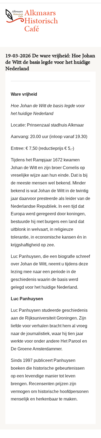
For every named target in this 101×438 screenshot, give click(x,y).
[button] (42, 37)
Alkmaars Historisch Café (41, 20)
